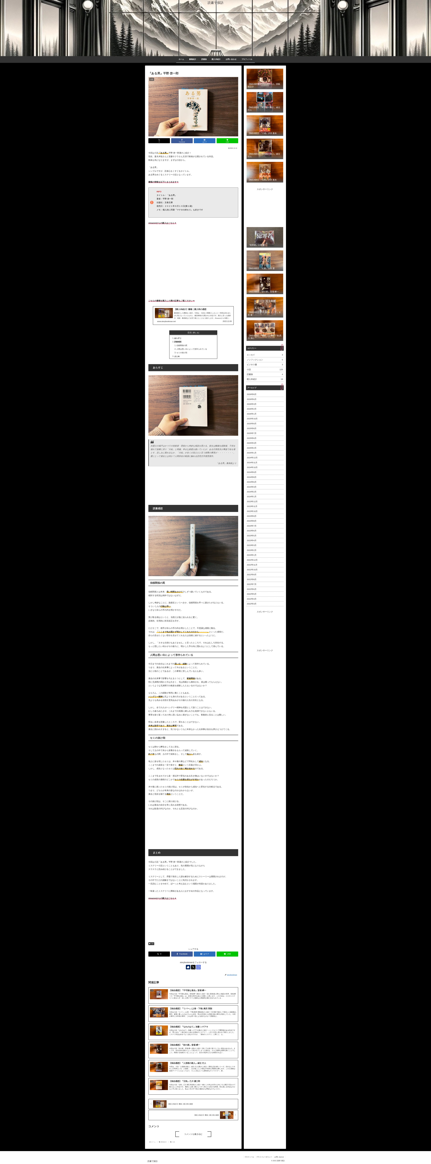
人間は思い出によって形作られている (191, 349)
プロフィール (249, 1157)
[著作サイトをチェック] (188, 967)
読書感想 (177, 342)
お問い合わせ (279, 1157)
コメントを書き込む (193, 1134)
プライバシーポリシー (264, 1157)
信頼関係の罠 (181, 345)
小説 (152, 943)
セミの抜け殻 (181, 353)
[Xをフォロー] (193, 967)
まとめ (177, 356)
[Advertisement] (193, 279)
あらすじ (177, 338)
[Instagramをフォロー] (198, 967)
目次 (190, 332)
